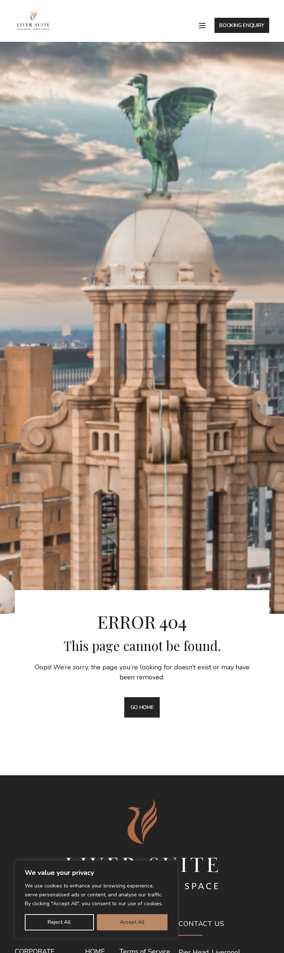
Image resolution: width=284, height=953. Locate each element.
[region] (96, 899)
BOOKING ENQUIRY (241, 25)
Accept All (132, 922)
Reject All (59, 922)
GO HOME (142, 707)
